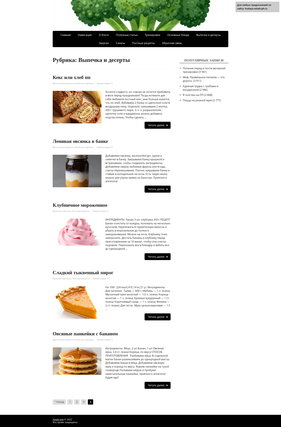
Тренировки (152, 35)
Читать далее (156, 125)
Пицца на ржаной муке (197, 100)
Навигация (85, 35)
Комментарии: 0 (105, 83)
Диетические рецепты (63, 83)
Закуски (104, 43)
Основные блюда (178, 35)
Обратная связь (172, 43)
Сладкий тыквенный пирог (83, 272)
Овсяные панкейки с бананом (85, 333)
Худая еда (58, 419)
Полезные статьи (127, 35)
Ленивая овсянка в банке (80, 141)
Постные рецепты (143, 43)
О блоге (104, 35)
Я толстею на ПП (193, 95)
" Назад (59, 402)
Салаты (120, 43)
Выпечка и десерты (84, 83)
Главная (65, 35)
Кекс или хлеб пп (71, 77)
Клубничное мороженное (80, 205)
